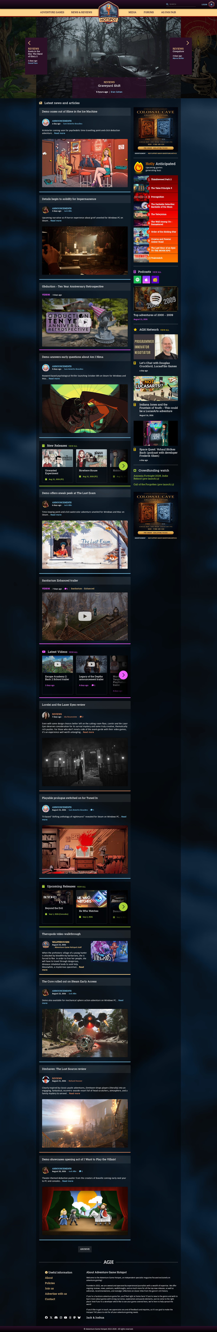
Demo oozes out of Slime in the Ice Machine (69, 111)
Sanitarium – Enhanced (82, 589)
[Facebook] (46, 1317)
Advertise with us (56, 1293)
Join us (49, 1288)
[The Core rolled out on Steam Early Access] (85, 1033)
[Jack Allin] (45, 209)
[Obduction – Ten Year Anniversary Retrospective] (85, 322)
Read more (59, 133)
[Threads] (70, 1317)
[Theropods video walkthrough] (109, 951)
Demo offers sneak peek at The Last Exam (69, 493)
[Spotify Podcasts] (137, 279)
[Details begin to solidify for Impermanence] (85, 250)
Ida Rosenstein (70, 717)
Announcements (62, 121)
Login (204, 4)
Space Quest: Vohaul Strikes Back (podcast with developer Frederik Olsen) (159, 452)
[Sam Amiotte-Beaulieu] (45, 122)
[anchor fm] (155, 279)
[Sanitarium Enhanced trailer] (85, 616)
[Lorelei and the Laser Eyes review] (85, 762)
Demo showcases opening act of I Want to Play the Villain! (79, 1159)
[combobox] (181, 4)
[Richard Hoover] (45, 1079)
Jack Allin (68, 211)
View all (72, 446)
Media (132, 12)
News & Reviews (81, 12)
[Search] (181, 4)
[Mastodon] (74, 1317)
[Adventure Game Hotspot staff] (45, 944)
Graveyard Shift (109, 85)
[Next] (123, 465)
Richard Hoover (75, 1081)
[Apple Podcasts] (146, 279)
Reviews (57, 714)
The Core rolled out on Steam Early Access (69, 981)
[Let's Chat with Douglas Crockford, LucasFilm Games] (156, 346)
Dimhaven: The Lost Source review (64, 1069)
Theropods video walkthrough (61, 934)
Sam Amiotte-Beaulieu (72, 123)
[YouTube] (65, 1317)
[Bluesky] (79, 1317)
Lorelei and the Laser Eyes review (63, 704)
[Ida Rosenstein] (45, 715)
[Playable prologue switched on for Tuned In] (85, 849)
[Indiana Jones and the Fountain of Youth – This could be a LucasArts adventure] (156, 388)
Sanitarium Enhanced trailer (60, 580)
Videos (46, 295)
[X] (51, 1317)
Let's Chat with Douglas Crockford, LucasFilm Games (158, 365)
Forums (149, 12)
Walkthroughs (60, 942)
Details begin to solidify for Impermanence (69, 199)
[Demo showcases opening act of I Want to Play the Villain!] (85, 1211)
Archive (85, 1249)
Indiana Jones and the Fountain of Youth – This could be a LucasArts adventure (159, 408)
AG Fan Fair (168, 12)
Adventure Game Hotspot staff (68, 947)
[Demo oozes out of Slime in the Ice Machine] (85, 163)
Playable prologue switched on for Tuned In (70, 798)
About (49, 1277)
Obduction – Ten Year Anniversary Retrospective (72, 286)
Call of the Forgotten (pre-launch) (153, 484)
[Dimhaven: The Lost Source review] (85, 1123)
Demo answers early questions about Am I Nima (72, 357)
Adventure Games (52, 12)
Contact (50, 1299)
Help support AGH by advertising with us (162, 153)
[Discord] (56, 1317)
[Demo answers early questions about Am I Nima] (85, 408)
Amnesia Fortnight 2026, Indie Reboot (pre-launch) (151, 477)
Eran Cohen (116, 92)
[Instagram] (61, 1317)
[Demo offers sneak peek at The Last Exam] (85, 545)
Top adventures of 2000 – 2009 (153, 315)
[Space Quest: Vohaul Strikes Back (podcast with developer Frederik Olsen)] (156, 433)
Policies (50, 1283)
